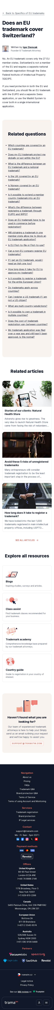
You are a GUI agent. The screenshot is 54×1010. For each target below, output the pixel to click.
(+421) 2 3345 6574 (27, 925)
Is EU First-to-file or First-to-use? (26, 245)
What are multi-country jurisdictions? (27, 306)
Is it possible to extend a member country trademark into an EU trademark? (26, 198)
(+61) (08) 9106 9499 (27, 942)
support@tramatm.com (27, 831)
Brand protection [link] (27, 816)
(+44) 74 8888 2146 (27, 878)
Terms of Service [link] (27, 797)
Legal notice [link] (27, 981)
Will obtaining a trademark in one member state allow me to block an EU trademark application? (27, 236)
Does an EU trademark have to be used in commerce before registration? (26, 223)
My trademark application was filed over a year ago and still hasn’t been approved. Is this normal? (27, 333)
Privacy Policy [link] (27, 985)
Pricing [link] (27, 781)
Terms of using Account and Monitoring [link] (27, 801)
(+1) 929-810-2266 (27, 895)
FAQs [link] (27, 785)
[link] (27, 405)
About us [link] (27, 777)
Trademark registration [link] (27, 812)
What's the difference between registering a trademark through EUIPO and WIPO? (25, 211)
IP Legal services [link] (27, 820)
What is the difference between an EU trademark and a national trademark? (27, 167)
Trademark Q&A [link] (27, 789)
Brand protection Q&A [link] (27, 793)
